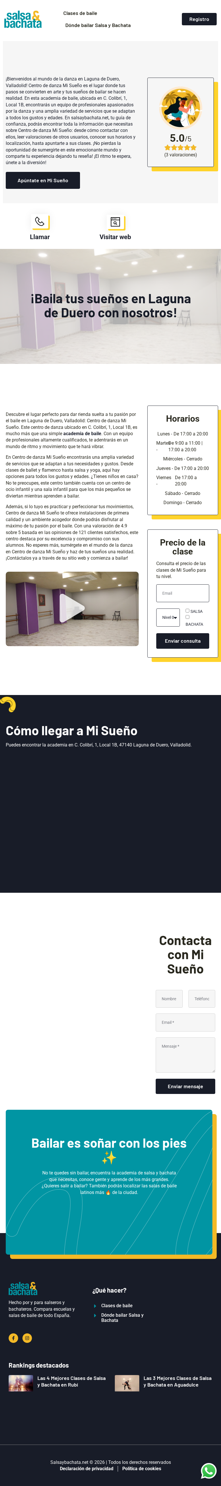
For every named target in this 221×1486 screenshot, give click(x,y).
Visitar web (115, 237)
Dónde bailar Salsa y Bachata (98, 25)
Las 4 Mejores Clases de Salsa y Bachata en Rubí (71, 1381)
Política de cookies (141, 1468)
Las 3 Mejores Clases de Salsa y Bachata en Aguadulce (178, 1381)
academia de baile (82, 433)
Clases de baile (80, 13)
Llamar (40, 237)
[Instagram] (27, 1338)
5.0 (177, 138)
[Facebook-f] (13, 1338)
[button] (72, 609)
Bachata (194, 624)
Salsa (196, 611)
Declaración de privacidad (86, 1468)
